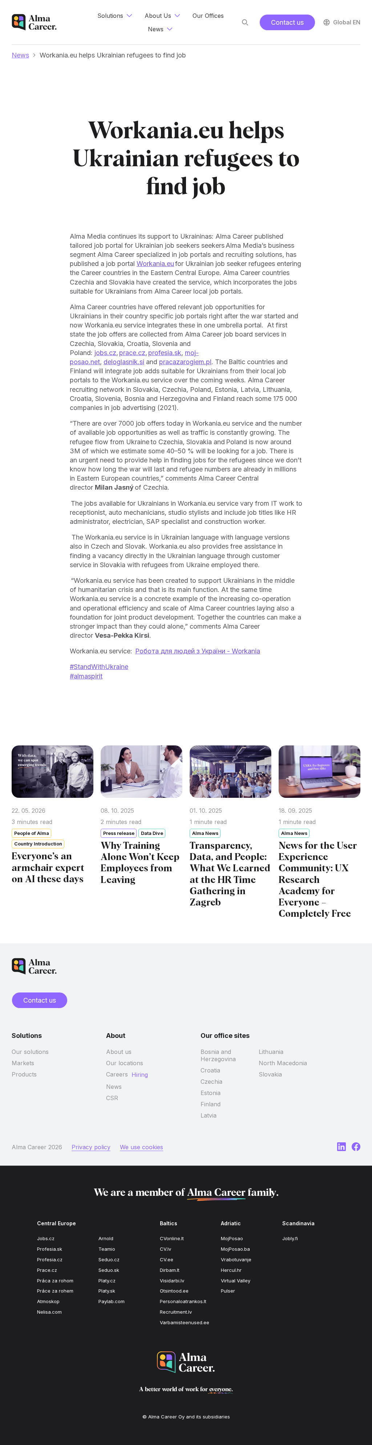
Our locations (124, 1063)
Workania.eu (155, 263)
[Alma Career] (186, 1362)
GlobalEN (346, 22)
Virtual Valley (235, 1280)
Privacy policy (91, 1147)
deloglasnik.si (124, 362)
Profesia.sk (49, 1249)
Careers (117, 1074)
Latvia (209, 1115)
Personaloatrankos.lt (183, 1301)
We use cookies (141, 1147)
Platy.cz (107, 1280)
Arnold (105, 1238)
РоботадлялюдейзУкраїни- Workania (197, 651)
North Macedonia (283, 1063)
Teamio (106, 1249)
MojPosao (232, 1238)
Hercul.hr (231, 1270)
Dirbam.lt (169, 1270)
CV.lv (165, 1249)
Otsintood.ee (174, 1291)
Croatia (210, 1070)
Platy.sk (106, 1291)
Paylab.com (111, 1301)
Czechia (211, 1081)
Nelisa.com (49, 1312)
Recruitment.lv (176, 1312)
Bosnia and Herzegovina (218, 1055)
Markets (23, 1063)
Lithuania (271, 1051)
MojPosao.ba (235, 1249)
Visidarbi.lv (172, 1280)
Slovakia (270, 1074)
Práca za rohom (55, 1280)
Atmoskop (48, 1301)
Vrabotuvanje (236, 1259)
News (20, 55)
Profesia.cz (49, 1259)
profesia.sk (164, 353)
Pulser (228, 1291)
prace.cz (132, 353)
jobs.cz (105, 353)
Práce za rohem (55, 1291)
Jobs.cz (45, 1238)
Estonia (211, 1092)
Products (24, 1074)
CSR (112, 1098)
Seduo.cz (109, 1259)
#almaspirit (86, 676)
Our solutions (30, 1051)
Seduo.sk (108, 1270)
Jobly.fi (290, 1238)
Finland (211, 1104)
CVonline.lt (172, 1238)
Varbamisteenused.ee (184, 1322)
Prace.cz (47, 1270)
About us (119, 1051)
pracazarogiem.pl (185, 362)
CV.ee (166, 1259)
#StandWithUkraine (99, 666)
